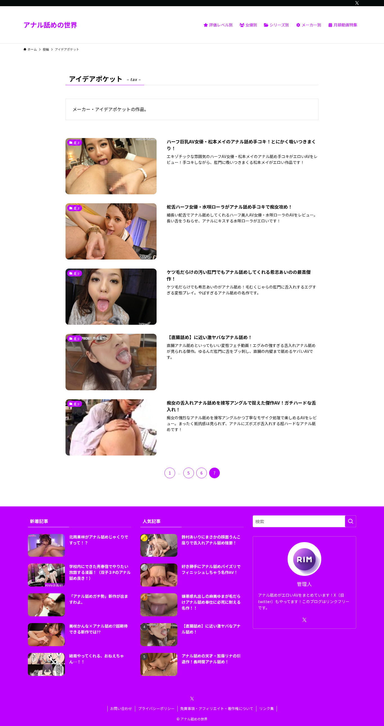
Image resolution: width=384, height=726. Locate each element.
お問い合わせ (121, 708)
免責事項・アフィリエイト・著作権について (216, 708)
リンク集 (266, 708)
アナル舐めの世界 (50, 24)
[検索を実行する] (350, 521)
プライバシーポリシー (156, 708)
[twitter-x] (357, 3)
